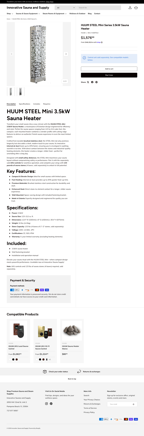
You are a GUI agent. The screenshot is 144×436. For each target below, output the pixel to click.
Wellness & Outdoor (77, 13)
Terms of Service (90, 408)
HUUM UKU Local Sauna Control (18, 347)
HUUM (83, 33)
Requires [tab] (46, 104)
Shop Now (49, 2)
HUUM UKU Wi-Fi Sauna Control (42, 347)
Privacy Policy (89, 412)
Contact (97, 13)
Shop (9, 13)
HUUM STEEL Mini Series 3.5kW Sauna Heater (25, 19)
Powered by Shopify (34, 428)
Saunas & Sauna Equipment (27, 13)
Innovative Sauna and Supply (19, 428)
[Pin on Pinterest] (96, 82)
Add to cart (109, 69)
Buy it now (109, 75)
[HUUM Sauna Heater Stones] (72, 331)
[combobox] (88, 7)
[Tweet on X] (88, 82)
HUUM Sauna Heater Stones (70, 347)
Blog (90, 13)
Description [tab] (11, 104)
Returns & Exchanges (92, 404)
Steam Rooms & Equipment (53, 13)
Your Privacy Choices (92, 400)
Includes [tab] (36, 104)
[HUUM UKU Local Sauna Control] (18, 331)
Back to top (72, 379)
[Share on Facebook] (92, 82)
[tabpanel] (39, 189)
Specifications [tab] (24, 104)
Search (86, 395)
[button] (136, 7)
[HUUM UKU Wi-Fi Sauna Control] (45, 331)
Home (8, 19)
